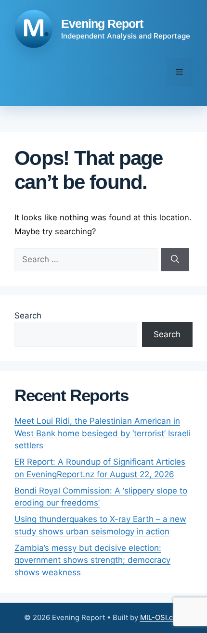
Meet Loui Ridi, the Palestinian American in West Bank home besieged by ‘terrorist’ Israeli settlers (102, 433)
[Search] (175, 259)
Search (27, 315)
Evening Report (102, 23)
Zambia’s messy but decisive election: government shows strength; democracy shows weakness (92, 560)
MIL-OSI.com (161, 617)
